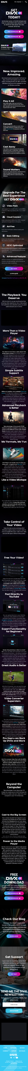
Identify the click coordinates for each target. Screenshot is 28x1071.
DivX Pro (15, 722)
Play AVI (20, 464)
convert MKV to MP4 (19, 588)
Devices (22, 1048)
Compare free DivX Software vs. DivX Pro (13, 278)
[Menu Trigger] (26, 1)
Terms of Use (18, 1061)
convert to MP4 (9, 129)
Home (5, 1048)
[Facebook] (11, 1058)
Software (13, 1048)
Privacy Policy (10, 1061)
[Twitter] (14, 1058)
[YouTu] (17, 1058)
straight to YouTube (7, 620)
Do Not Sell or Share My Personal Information (14, 1063)
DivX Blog (22, 1051)
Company (6, 1051)
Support (13, 1051)
